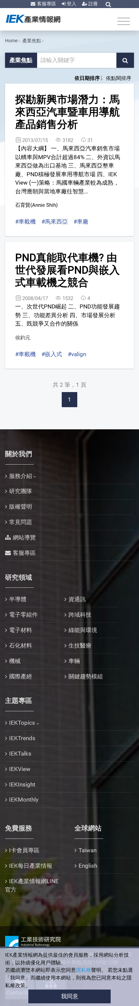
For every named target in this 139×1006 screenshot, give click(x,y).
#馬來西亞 (54, 221)
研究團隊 (20, 491)
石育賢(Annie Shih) (36, 205)
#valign (77, 354)
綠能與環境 (82, 630)
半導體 (17, 599)
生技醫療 (79, 645)
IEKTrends (22, 738)
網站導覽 (24, 537)
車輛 (74, 661)
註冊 (92, 3)
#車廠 (81, 221)
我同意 (69, 996)
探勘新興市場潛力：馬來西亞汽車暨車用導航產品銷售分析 (67, 112)
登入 (71, 3)
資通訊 (77, 599)
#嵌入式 (51, 354)
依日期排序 (87, 78)
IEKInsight (22, 784)
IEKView (19, 769)
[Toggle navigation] (123, 21)
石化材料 (20, 645)
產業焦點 (31, 40)
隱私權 (83, 970)
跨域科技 (79, 614)
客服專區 (46, 3)
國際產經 (20, 676)
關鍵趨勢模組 (85, 676)
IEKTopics (22, 722)
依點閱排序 (118, 78)
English (88, 865)
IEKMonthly (23, 799)
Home (11, 40)
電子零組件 (23, 614)
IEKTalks (20, 753)
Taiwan (87, 850)
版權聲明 (20, 506)
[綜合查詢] (108, 4)
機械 (15, 661)
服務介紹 (20, 476)
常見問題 (20, 522)
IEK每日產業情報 (30, 865)
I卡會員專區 (24, 850)
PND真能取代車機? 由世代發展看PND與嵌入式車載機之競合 (67, 270)
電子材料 (20, 630)
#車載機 (25, 221)
